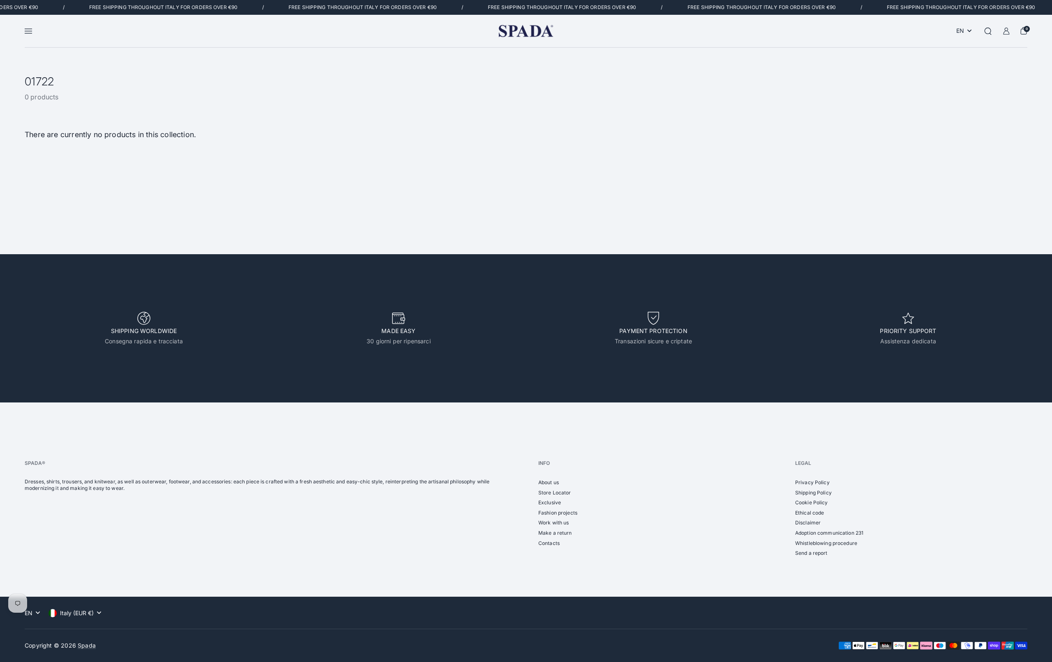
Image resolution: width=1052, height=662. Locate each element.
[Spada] (526, 31)
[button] (988, 31)
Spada (87, 645)
